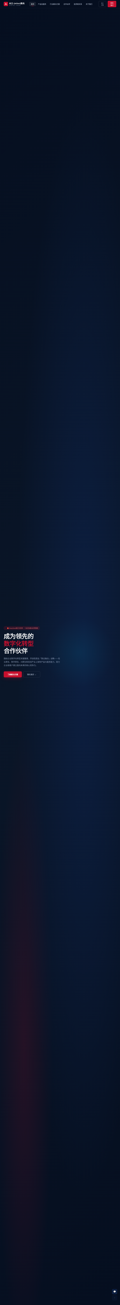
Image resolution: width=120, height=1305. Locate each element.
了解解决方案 (13, 674)
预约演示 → (31, 674)
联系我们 (112, 4)
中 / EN (102, 4)
